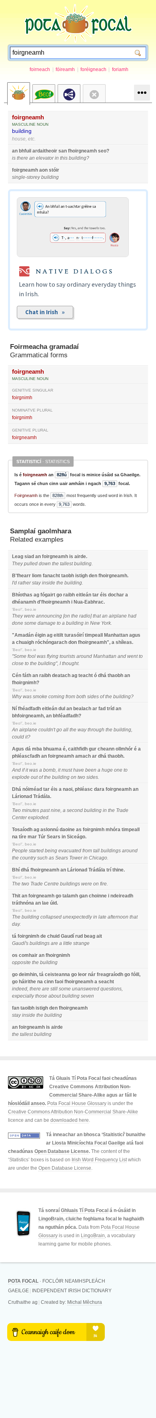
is (14, 158)
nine (55, 810)
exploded (38, 817)
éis (103, 595)
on (67, 616)
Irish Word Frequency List (99, 1160)
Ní (14, 708)
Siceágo (76, 837)
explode (21, 777)
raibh (69, 595)
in (57, 158)
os (15, 955)
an (15, 151)
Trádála (41, 796)
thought (70, 663)
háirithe (27, 981)
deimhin (28, 974)
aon (43, 170)
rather (24, 583)
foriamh (120, 69)
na (15, 837)
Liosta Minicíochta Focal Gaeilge (88, 1143)
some (30, 623)
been (90, 770)
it (26, 737)
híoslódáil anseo (26, 1103)
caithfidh (78, 749)
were (29, 616)
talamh (70, 896)
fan (15, 1008)
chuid (53, 936)
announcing (49, 616)
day (16, 924)
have (78, 770)
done (17, 623)
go (59, 595)
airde (80, 556)
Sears (53, 837)
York (106, 623)
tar (95, 595)
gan (83, 896)
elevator (45, 158)
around (84, 656)
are (54, 943)
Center (19, 817)
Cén (16, 675)
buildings (111, 851)
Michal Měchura (84, 1302)
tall (96, 851)
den (93, 575)
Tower (75, 858)
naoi (67, 789)
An (15, 730)
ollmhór (124, 749)
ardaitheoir (44, 151)
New (95, 623)
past (45, 810)
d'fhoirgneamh (53, 602)
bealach (82, 708)
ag (36, 595)
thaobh (115, 675)
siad (29, 556)
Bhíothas (22, 595)
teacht (85, 675)
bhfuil (25, 151)
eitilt (58, 635)
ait (99, 936)
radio (84, 616)
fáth (26, 675)
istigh (81, 575)
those (41, 996)
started (36, 851)
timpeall (94, 635)
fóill (135, 974)
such (42, 858)
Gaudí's (20, 943)
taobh (67, 575)
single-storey (26, 177)
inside (48, 583)
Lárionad (22, 796)
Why (17, 696)
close (18, 663)
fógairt (47, 595)
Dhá (16, 789)
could (18, 737)
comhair (28, 955)
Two (16, 810)
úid (53, 903)
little (67, 943)
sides (93, 696)
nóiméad (32, 789)
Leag (17, 556)
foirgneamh (28, 117)
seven (87, 996)
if (23, 770)
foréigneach (93, 69)
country (28, 858)
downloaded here (69, 1120)
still (54, 989)
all (65, 730)
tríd (110, 708)
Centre (51, 884)
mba (37, 749)
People (20, 851)
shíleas (124, 642)
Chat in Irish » (45, 312)
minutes (30, 810)
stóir (54, 170)
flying (52, 656)
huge (107, 770)
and (122, 656)
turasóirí (74, 635)
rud (79, 936)
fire (103, 884)
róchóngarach (51, 642)
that (97, 616)
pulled (31, 563)
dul (61, 708)
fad (102, 708)
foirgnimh (22, 397)
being (51, 851)
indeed (19, 989)
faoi (59, 981)
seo (102, 151)
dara (99, 789)
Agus (18, 749)
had (132, 616)
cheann (106, 749)
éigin (40, 635)
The (16, 884)
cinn (49, 981)
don (72, 642)
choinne (98, 896)
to (59, 623)
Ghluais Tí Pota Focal (84, 1210)
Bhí (16, 870)
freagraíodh (110, 974)
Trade (122, 810)
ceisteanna (57, 974)
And (16, 770)
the (55, 563)
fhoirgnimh (24, 682)
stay (36, 583)
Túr (42, 837)
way (82, 730)
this (64, 158)
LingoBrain (50, 1219)
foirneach (40, 69)
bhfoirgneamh (28, 716)
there (22, 158)
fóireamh (65, 69)
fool (32, 656)
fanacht (51, 575)
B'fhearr (21, 575)
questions (111, 989)
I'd (14, 583)
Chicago (98, 858)
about (54, 996)
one (118, 770)
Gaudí (67, 936)
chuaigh (25, 642)
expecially (23, 996)
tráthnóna (23, 903)
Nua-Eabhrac (89, 602)
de (43, 936)
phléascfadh (26, 756)
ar (94, 708)
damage (47, 623)
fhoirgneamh (82, 151)
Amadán (24, 635)
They (17, 563)
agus (134, 635)
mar (32, 837)
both (81, 696)
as (79, 829)
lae (45, 903)
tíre (22, 837)
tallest (66, 563)
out (34, 777)
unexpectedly (77, 917)
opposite (21, 962)
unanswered (85, 989)
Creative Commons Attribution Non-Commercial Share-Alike (73, 1112)
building (22, 131)
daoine (67, 829)
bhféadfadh (65, 716)
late (102, 917)
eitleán (83, 595)
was (41, 656)
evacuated (69, 851)
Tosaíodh (22, 829)
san (62, 151)
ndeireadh (121, 896)
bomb (49, 770)
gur (92, 749)
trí (108, 870)
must (67, 770)
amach (83, 756)
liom (37, 575)
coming (56, 696)
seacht (106, 981)
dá (28, 749)
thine (118, 870)
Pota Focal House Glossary (76, 1103)
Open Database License (61, 1151)
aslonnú (49, 829)
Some (20, 656)
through (96, 730)
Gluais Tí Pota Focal (78, 1078)
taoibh (27, 1008)
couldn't (46, 730)
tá (14, 936)
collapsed (51, 917)
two (81, 777)
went (132, 656)
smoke (40, 696)
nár (92, 974)
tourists (67, 656)
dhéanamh (24, 602)
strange (81, 943)
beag (89, 936)
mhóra (113, 829)
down (45, 563)
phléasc (84, 789)
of (102, 696)
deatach (61, 675)
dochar (116, 595)
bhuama (52, 749)
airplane (118, 616)
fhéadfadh (29, 708)
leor (82, 974)
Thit (16, 896)
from (70, 696)
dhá (102, 675)
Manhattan (116, 635)
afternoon (118, 917)
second (75, 810)
